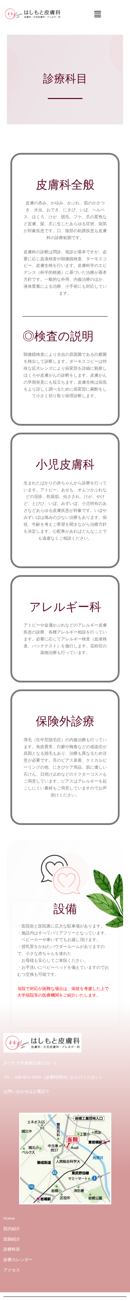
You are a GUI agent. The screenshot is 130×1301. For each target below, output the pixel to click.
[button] (97, 14)
